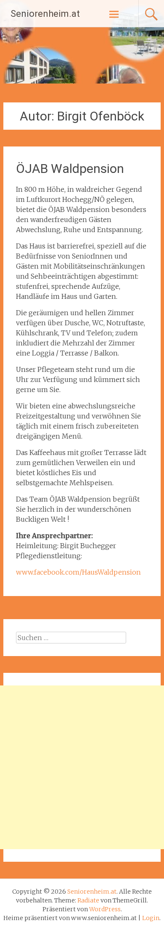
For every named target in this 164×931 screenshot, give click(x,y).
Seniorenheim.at (45, 13)
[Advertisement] (82, 767)
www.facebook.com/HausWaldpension (78, 572)
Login (150, 918)
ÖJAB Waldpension (70, 168)
